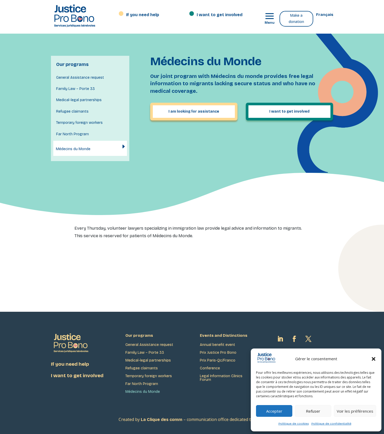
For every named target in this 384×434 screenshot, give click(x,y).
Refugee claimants (72, 111)
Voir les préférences (355, 411)
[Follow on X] (308, 339)
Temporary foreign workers (79, 122)
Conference (210, 368)
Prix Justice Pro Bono (218, 353)
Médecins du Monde (73, 149)
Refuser (313, 411)
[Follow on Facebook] (294, 339)
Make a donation (296, 18)
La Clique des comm (161, 419)
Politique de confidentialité (331, 423)
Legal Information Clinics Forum (221, 378)
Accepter (274, 411)
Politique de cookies (293, 423)
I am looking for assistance (193, 111)
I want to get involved (219, 15)
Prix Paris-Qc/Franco (217, 361)
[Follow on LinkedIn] (280, 339)
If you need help (142, 15)
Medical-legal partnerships (79, 100)
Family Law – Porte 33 (75, 89)
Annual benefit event (217, 345)
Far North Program (72, 134)
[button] (373, 359)
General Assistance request (80, 77)
